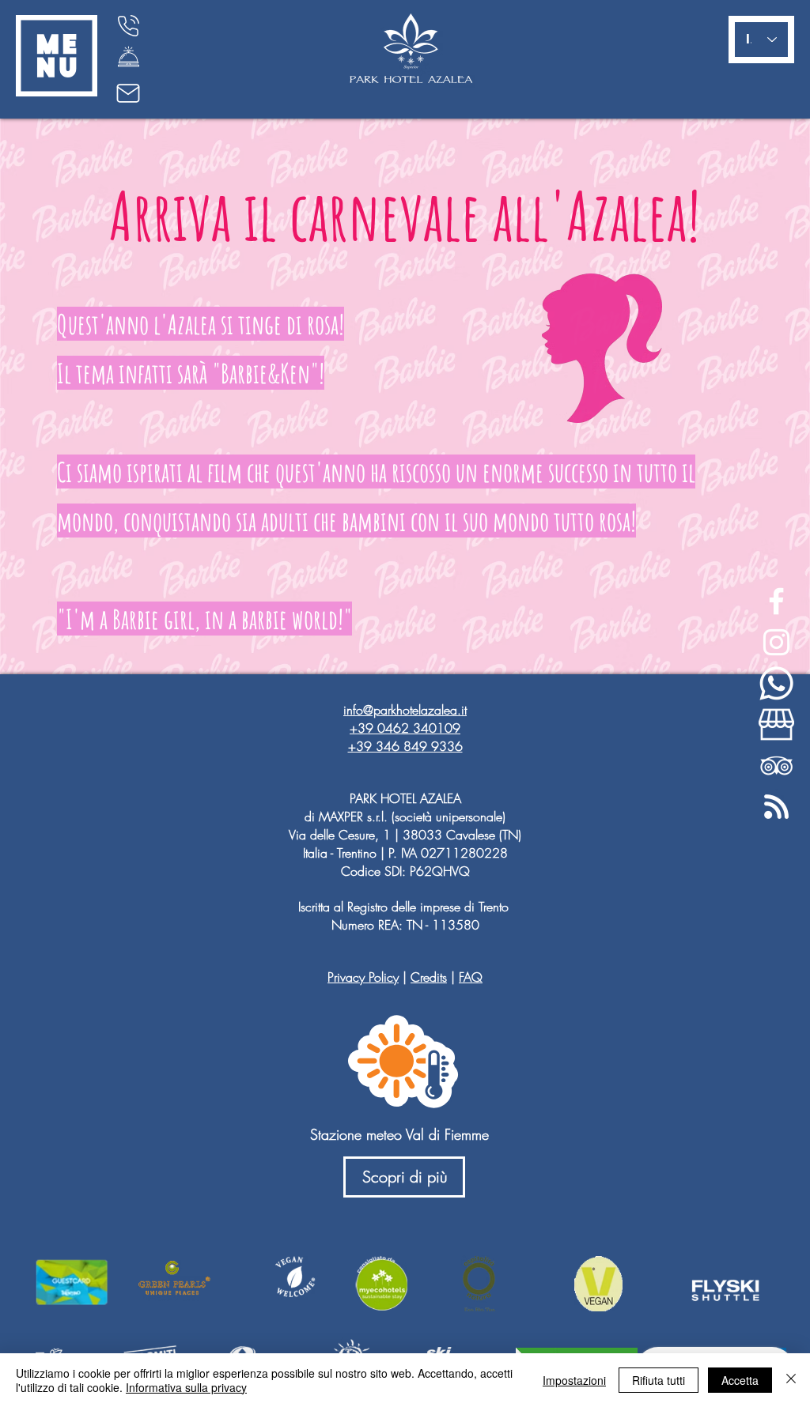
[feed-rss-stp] (776, 806)
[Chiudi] (791, 1380)
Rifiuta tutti (658, 1380)
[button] (56, 55)
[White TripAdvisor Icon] (776, 765)
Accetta (740, 1380)
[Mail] (128, 93)
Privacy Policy (363, 977)
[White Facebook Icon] (776, 601)
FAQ (471, 977)
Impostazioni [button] (574, 1380)
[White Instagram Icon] (776, 642)
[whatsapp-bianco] (776, 683)
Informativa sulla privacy (186, 1387)
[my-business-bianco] (776, 724)
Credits (429, 977)
